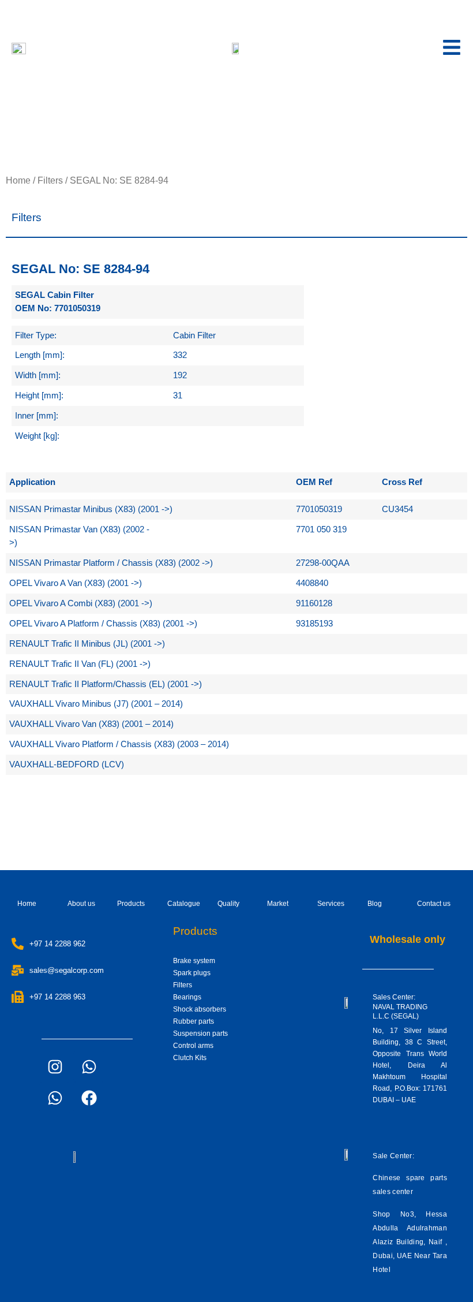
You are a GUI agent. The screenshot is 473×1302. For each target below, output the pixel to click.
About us (81, 904)
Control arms (193, 1046)
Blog (374, 904)
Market (277, 904)
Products (131, 904)
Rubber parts (193, 1021)
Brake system (194, 961)
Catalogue (183, 904)
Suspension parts (200, 1033)
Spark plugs (192, 973)
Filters (50, 180)
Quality (228, 904)
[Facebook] (88, 1097)
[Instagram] (54, 1066)
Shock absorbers (199, 1009)
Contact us (434, 904)
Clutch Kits (190, 1058)
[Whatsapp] (88, 1066)
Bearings (187, 997)
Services (330, 904)
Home (18, 180)
